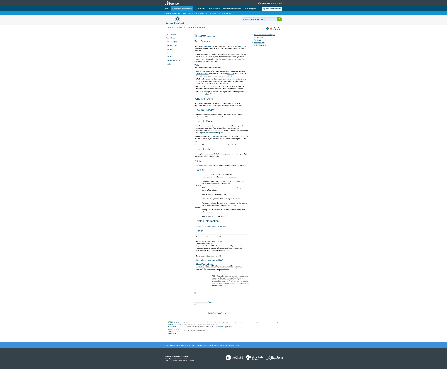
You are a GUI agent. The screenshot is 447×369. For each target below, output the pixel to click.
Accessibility (183, 360)
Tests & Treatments (189, 13)
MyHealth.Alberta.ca (177, 20)
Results (169, 57)
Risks (168, 53)
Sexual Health (258, 37)
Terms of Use (233, 284)
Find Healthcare (214, 9)
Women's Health (259, 43)
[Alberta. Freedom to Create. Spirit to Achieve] (273, 359)
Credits (168, 64)
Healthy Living (176, 13)
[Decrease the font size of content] (275, 28)
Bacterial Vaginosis (260, 45)
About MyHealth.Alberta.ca (232, 9)
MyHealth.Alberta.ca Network (270, 3)
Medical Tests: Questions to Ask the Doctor (212, 226)
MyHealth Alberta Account (272, 9)
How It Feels (170, 49)
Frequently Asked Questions (217, 345)
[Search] (279, 19)
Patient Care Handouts (224, 13)
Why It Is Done (171, 38)
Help (238, 345)
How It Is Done (171, 45)
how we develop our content (210, 324)
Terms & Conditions (171, 360)
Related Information (173, 60)
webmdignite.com (225, 327)
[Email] (267, 28)
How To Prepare (171, 42)
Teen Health (258, 40)
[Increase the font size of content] (279, 28)
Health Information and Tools (182, 9)
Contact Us (231, 345)
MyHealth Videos (200, 9)
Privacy (191, 360)
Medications (200, 13)
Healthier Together (250, 9)
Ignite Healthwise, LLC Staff (212, 260)
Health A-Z (167, 13)
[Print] (271, 28)
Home (167, 9)
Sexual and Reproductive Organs (264, 35)
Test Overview (171, 34)
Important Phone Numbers (198, 345)
